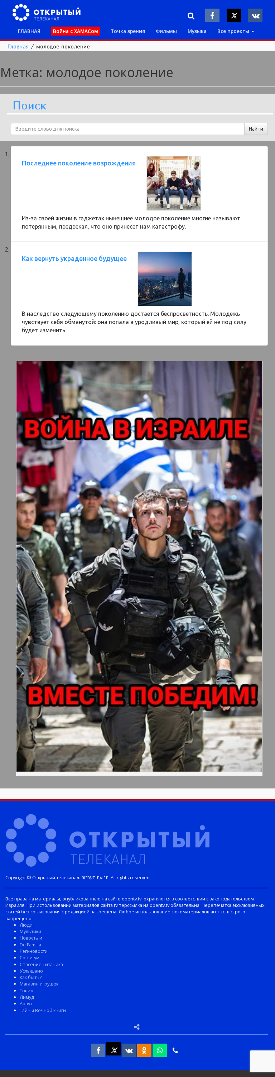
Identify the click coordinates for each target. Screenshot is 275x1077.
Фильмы (166, 31)
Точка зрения (128, 31)
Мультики (30, 931)
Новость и (31, 938)
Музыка (197, 31)
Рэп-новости (34, 951)
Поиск (29, 105)
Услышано (31, 971)
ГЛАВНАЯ (29, 31)
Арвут (26, 1003)
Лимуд (27, 997)
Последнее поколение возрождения (79, 163)
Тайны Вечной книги (43, 1010)
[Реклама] (139, 567)
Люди (26, 925)
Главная (18, 46)
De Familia (30, 944)
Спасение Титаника (41, 964)
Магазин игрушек (39, 983)
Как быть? (31, 977)
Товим (27, 990)
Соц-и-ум (29, 957)
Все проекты (234, 31)
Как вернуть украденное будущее (74, 258)
